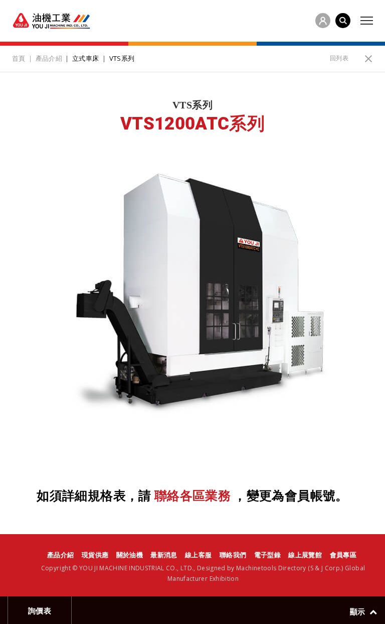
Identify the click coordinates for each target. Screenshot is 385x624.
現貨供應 (95, 554)
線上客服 (198, 554)
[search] (342, 20)
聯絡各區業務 (192, 496)
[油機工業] (51, 21)
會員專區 (343, 554)
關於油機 (129, 554)
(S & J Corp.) (324, 568)
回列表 (339, 58)
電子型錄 (267, 554)
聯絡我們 (233, 554)
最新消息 (163, 554)
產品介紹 (60, 554)
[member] (322, 20)
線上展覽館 (305, 554)
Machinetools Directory (271, 568)
